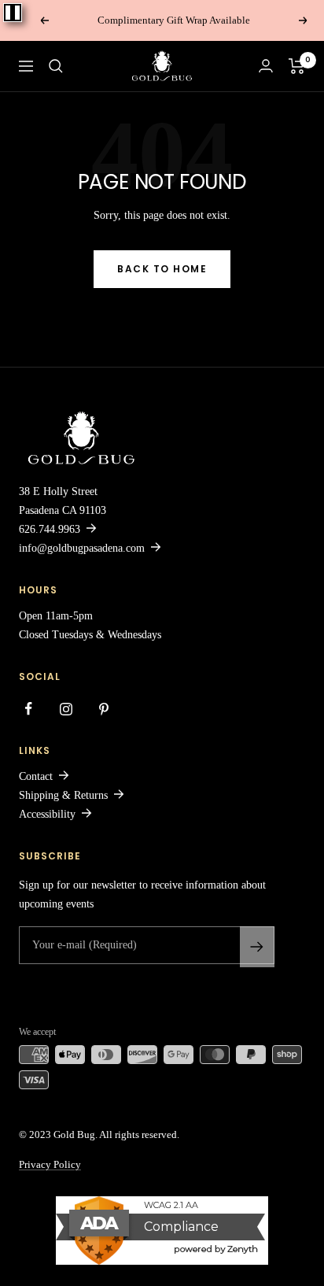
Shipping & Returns (63, 795)
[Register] (257, 946)
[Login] (266, 65)
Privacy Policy (50, 1164)
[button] (56, 66)
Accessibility (47, 814)
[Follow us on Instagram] (66, 709)
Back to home (162, 268)
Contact (36, 776)
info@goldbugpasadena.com (82, 548)
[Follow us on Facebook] (28, 709)
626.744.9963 (49, 529)
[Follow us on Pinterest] (103, 709)
